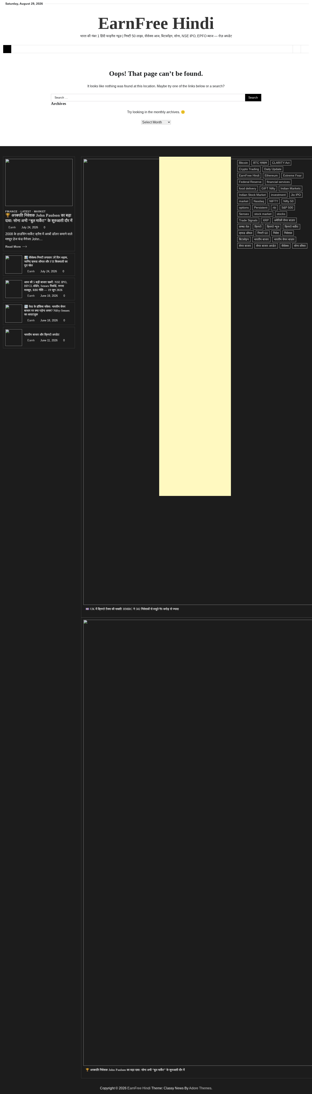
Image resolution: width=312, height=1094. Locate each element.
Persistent (260, 207)
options (244, 207)
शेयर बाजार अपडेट (266, 245)
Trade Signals (248, 220)
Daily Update (272, 169)
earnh (12, 227)
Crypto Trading (249, 169)
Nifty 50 (288, 201)
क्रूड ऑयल (245, 233)
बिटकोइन (244, 239)
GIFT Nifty (268, 188)
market (243, 201)
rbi (274, 207)
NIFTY (273, 201)
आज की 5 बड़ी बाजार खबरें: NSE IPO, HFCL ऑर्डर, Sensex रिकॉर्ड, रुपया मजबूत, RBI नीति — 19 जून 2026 (45, 286)
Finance (11, 211)
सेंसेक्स (285, 245)
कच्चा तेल (244, 226)
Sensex (244, 214)
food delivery (247, 188)
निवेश (276, 233)
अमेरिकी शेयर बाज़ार (284, 220)
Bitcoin (243, 162)
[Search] (305, 49)
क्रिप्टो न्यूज (273, 226)
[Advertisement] (195, 326)
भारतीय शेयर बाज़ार (284, 239)
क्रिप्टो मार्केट (291, 226)
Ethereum (271, 175)
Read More (13, 246)
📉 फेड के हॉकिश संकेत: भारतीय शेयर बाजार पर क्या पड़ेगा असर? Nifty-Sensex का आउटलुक (47, 310)
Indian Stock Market (252, 194)
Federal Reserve (250, 182)
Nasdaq (259, 201)
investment (278, 194)
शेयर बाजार (245, 245)
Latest (26, 211)
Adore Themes (200, 1088)
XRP (266, 220)
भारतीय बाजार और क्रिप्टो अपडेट (41, 334)
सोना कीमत (300, 245)
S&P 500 (287, 207)
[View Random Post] (297, 49)
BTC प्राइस (260, 162)
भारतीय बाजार (261, 239)
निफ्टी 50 (262, 233)
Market (40, 211)
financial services (278, 182)
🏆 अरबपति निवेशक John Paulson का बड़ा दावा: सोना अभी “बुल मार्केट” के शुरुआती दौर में (135, 1069)
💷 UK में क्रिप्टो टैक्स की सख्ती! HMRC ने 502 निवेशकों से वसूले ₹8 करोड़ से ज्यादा (132, 609)
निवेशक (288, 233)
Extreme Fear (292, 175)
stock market (262, 214)
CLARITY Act (281, 162)
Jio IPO (296, 194)
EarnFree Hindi (156, 23)
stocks (281, 214)
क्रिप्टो (257, 226)
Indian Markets (291, 188)
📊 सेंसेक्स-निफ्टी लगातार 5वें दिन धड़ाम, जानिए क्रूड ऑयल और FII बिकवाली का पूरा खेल (46, 261)
